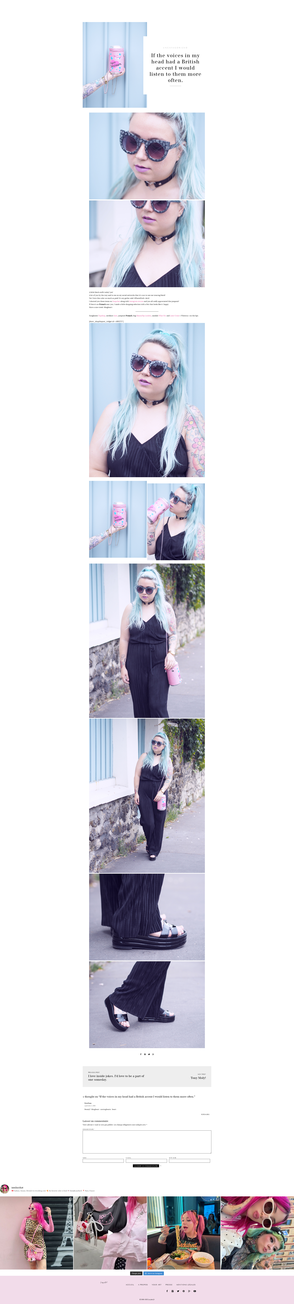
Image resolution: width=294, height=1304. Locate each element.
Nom (84, 1158)
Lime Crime (174, 316)
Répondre (205, 1114)
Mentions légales (186, 1285)
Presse (279, 1)
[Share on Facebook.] (141, 1055)
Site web (172, 1158)
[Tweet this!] (149, 1055)
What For (162, 316)
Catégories (23, 1)
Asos (115, 316)
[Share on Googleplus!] (153, 1055)
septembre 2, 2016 (90, 1106)
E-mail (128, 1158)
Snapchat (116, 301)
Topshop (101, 316)
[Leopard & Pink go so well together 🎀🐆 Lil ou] (36, 1233)
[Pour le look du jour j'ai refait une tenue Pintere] (110, 1233)
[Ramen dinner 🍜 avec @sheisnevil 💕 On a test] (183, 1233)
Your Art (156, 1285)
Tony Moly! (198, 1078)
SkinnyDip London (143, 316)
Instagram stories (136, 301)
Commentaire (89, 1129)
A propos (143, 1285)
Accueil (8, 1)
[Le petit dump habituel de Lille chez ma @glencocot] (257, 1233)
